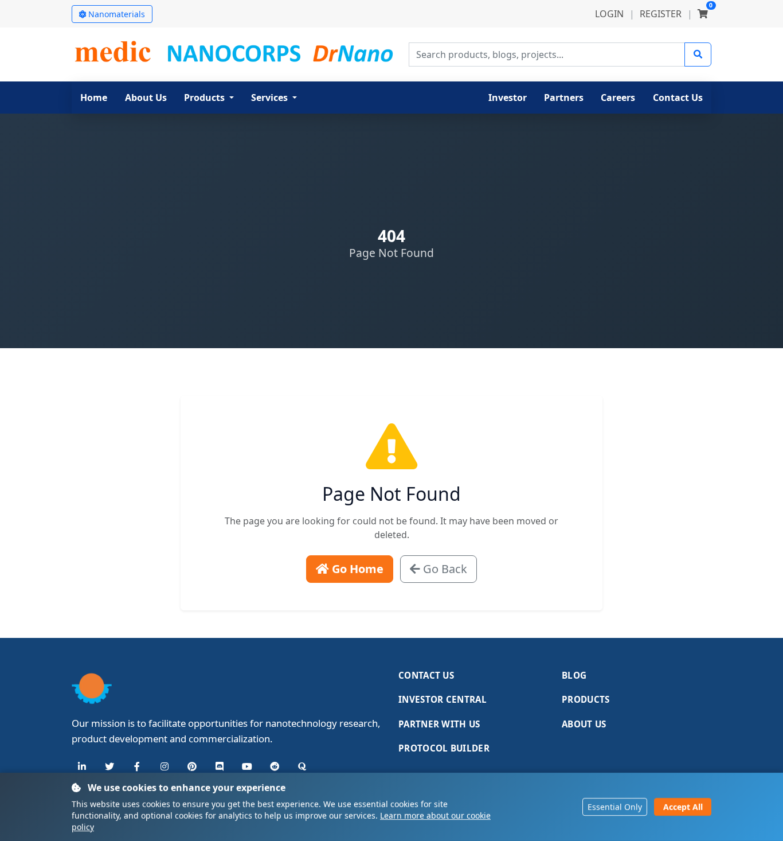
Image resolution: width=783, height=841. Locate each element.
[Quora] (302, 766)
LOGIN (609, 13)
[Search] (697, 54)
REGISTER (661, 13)
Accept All (683, 806)
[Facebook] (137, 766)
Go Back (443, 569)
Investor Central (442, 699)
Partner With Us (439, 724)
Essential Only (615, 806)
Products (585, 699)
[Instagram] (164, 766)
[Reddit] (274, 766)
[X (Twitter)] (109, 766)
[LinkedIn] (82, 766)
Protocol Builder (444, 748)
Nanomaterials (116, 14)
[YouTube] (247, 766)
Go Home (356, 569)
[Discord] (219, 766)
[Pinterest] (192, 766)
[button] (208, 97)
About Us (584, 724)
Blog (574, 675)
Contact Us (426, 675)
